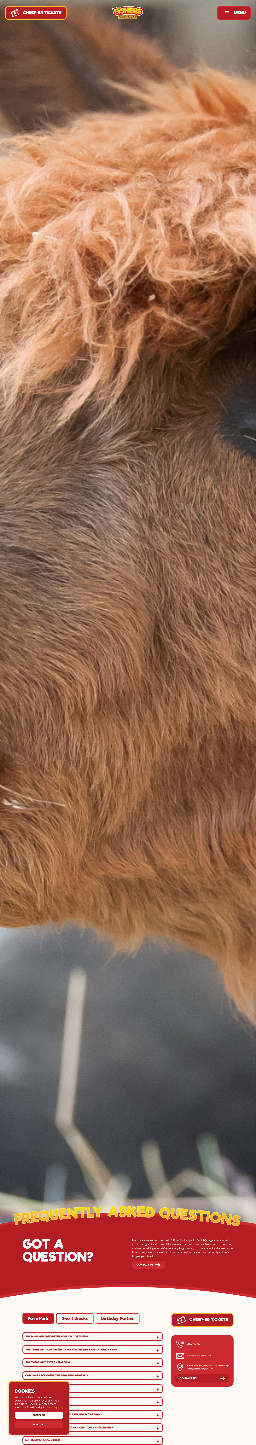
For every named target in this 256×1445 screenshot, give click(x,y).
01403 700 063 (193, 1344)
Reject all (39, 1424)
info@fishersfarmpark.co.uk (199, 1356)
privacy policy (57, 1408)
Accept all (39, 1415)
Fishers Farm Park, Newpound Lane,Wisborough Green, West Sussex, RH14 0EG (208, 1367)
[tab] (38, 1318)
